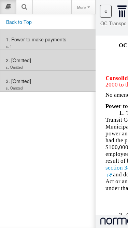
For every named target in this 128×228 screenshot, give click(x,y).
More (82, 7)
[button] (106, 11)
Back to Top (19, 21)
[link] (48, 39)
